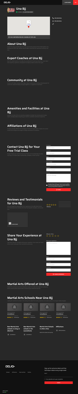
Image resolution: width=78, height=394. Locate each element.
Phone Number (49, 161)
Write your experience (51, 240)
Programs (48, 167)
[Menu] (75, 2)
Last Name (48, 150)
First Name (48, 145)
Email (47, 156)
